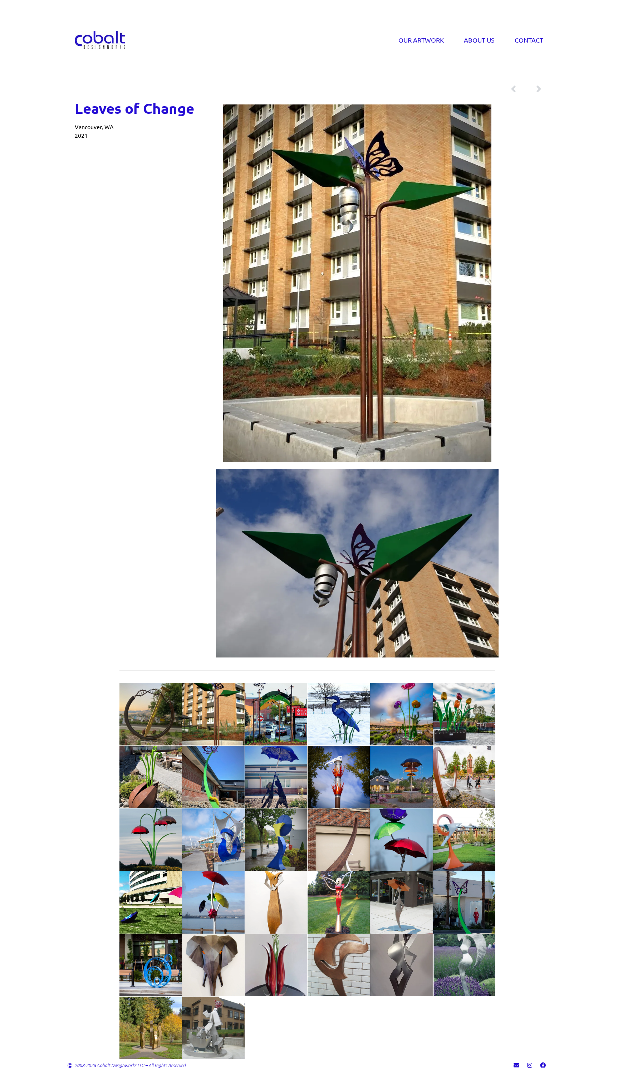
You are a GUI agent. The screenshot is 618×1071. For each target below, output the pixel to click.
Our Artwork (421, 40)
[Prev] (518, 89)
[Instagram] (529, 1065)
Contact (529, 40)
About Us (479, 40)
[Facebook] (543, 1065)
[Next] (533, 89)
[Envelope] (516, 1065)
